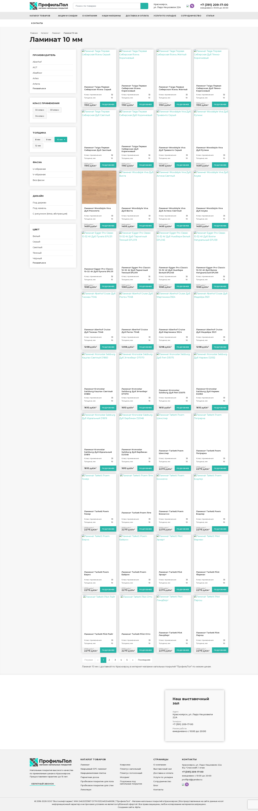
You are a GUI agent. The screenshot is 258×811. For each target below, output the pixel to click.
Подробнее (108, 104)
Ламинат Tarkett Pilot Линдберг (170, 633)
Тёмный (37, 253)
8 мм (37, 139)
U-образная (39, 169)
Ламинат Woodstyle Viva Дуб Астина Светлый (172, 209)
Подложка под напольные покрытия (131, 782)
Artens (36, 84)
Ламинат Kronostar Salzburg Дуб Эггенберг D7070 (134, 391)
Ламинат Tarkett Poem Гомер (96, 512)
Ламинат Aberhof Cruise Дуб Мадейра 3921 (209, 330)
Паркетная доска (89, 777)
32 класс (39, 110)
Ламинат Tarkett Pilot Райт (98, 634)
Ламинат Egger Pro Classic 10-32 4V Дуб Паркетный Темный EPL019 (136, 270)
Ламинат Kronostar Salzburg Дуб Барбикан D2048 (134, 452)
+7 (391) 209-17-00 (214, 5)
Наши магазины (111, 16)
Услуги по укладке (165, 16)
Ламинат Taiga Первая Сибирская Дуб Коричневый (134, 149)
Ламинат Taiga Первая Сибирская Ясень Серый (97, 88)
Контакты (37, 23)
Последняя (144, 660)
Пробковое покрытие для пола (97, 781)
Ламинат (85, 764)
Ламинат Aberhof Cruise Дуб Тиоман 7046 (97, 330)
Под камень (39, 208)
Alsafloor (37, 73)
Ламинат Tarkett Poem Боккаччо (171, 512)
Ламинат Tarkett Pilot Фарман (207, 573)
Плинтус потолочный (131, 773)
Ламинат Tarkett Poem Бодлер (208, 512)
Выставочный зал (162, 769)
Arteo (36, 78)
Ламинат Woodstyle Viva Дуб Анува (209, 209)
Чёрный (37, 258)
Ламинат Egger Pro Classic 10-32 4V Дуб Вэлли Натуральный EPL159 (210, 270)
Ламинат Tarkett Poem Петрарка (208, 451)
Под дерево (39, 202)
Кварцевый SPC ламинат (93, 769)
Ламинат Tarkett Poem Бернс (96, 573)
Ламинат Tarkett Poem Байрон (134, 573)
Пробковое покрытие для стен (96, 785)
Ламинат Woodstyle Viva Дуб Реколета (97, 209)
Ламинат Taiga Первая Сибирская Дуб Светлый (97, 148)
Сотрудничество (191, 16)
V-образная (39, 174)
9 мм (48, 139)
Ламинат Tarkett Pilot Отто (136, 634)
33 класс (54, 110)
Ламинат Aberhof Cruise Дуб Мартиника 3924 (172, 330)
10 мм (60, 139)
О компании (89, 16)
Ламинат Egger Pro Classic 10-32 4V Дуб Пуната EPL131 (98, 270)
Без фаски (38, 180)
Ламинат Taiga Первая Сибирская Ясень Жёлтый (173, 88)
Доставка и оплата (137, 16)
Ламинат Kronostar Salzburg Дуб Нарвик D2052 (207, 391)
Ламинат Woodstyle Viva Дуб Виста (135, 209)
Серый (36, 241)
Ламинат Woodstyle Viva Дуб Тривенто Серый (172, 148)
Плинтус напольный (130, 769)
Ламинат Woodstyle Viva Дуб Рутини (209, 148)
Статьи (210, 16)
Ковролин (125, 764)
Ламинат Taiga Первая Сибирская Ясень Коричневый (134, 88)
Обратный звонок (42, 784)
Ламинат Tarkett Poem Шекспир (171, 451)
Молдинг (124, 777)
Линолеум (85, 789)
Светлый (37, 247)
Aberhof (37, 62)
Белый (36, 236)
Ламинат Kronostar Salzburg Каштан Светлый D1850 (98, 391)
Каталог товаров (40, 16)
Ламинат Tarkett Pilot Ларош (207, 633)
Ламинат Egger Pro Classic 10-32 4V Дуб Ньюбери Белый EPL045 (173, 270)
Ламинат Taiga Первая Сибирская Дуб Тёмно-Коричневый (208, 88)
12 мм (38, 145)
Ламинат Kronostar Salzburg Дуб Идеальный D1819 (98, 452)
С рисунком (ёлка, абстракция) (50, 213)
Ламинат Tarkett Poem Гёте (136, 512)
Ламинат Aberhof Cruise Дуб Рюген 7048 (135, 330)
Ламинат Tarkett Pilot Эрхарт (170, 573)
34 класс (39, 116)
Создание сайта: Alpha (129, 807)
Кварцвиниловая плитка (93, 773)
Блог (155, 785)
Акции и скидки (67, 16)
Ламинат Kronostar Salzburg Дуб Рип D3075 (172, 391)
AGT (35, 67)
